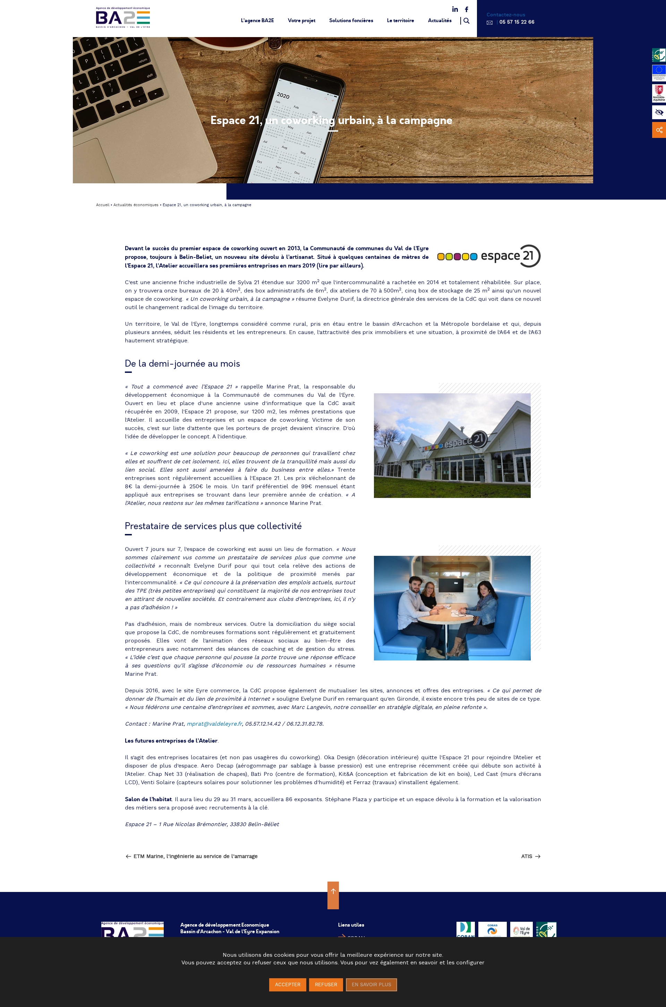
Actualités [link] (440, 20)
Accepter (287, 985)
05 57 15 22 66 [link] (517, 22)
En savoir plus (371, 985)
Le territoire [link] (400, 20)
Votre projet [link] (301, 20)
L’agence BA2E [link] (257, 20)
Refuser (326, 985)
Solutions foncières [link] (351, 20)
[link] (659, 112)
